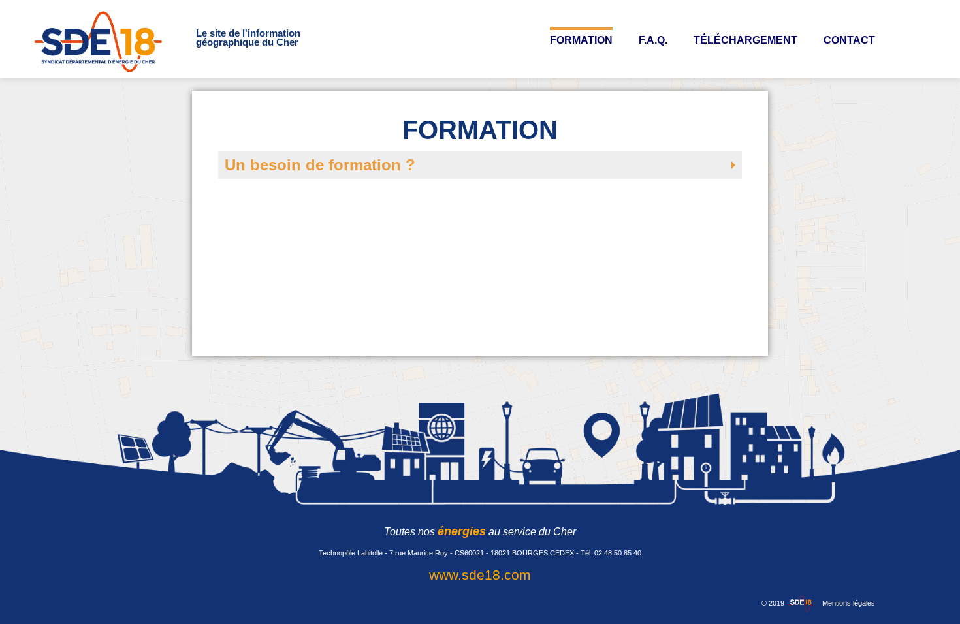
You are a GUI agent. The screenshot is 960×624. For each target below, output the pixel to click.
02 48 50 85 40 (617, 553)
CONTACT (849, 40)
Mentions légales (848, 603)
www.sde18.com (480, 574)
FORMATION (581, 40)
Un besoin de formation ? (320, 165)
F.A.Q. (653, 40)
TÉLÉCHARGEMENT (745, 40)
